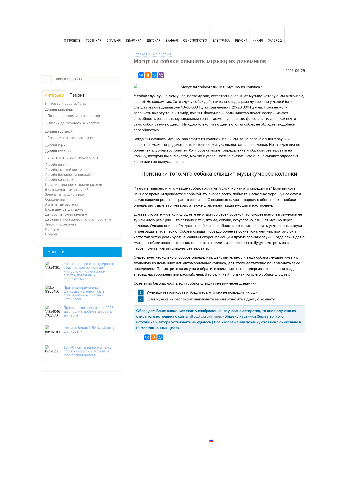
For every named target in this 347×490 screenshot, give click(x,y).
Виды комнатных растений (66, 189)
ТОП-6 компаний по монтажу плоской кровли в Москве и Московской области (87, 351)
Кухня (258, 40)
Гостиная (93, 40)
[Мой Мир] (154, 75)
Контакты (218, 424)
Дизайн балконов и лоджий (68, 174)
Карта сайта (221, 435)
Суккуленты (55, 199)
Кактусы (52, 229)
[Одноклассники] (148, 75)
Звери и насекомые (60, 224)
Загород (275, 40)
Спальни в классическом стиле (72, 157)
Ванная (172, 40)
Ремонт (241, 40)
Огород (51, 234)
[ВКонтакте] (141, 75)
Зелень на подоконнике (64, 194)
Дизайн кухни (56, 145)
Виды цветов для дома (64, 209)
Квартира (133, 40)
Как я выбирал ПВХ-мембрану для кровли (88, 329)
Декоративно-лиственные (66, 214)
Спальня (114, 40)
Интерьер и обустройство (66, 103)
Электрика (221, 40)
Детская (153, 40)
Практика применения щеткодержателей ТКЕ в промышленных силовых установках (83, 293)
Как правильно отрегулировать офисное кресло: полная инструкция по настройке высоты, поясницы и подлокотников (89, 271)
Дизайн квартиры (59, 109)
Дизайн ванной (57, 164)
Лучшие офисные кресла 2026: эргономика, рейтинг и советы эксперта (88, 311)
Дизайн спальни (58, 151)
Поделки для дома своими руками (73, 184)
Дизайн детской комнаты (65, 169)
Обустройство (195, 40)
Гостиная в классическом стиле (73, 137)
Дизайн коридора (59, 179)
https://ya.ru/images (205, 316)
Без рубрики (162, 53)
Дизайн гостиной (58, 131)
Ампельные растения (62, 204)
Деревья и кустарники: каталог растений (78, 219)
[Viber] (161, 75)
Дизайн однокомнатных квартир (73, 115)
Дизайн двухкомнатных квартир (73, 122)
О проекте (72, 40)
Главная (140, 53)
